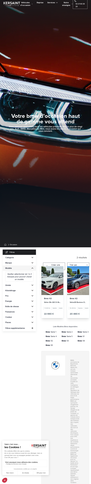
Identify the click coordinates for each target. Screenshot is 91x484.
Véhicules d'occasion (25, 3)
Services (51, 2)
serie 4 (51, 336)
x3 (65, 341)
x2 (49, 341)
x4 (81, 341)
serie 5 (67, 336)
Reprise (40, 2)
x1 (81, 336)
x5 (49, 345)
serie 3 (83, 332)
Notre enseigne (66, 3)
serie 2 (67, 332)
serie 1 (51, 332)
